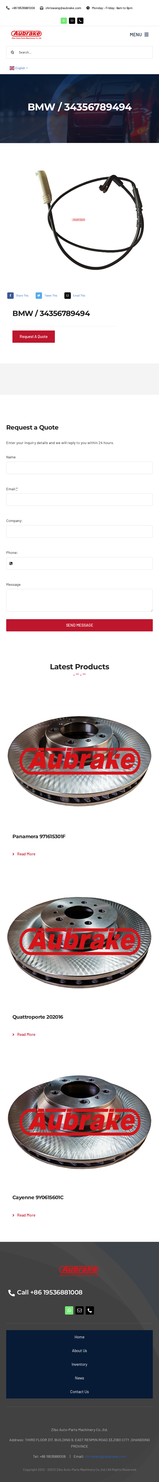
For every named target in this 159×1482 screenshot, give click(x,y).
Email (12, 489)
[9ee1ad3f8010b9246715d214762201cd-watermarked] (79, 220)
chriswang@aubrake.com (105, 1456)
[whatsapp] (64, 21)
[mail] (72, 21)
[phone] (80, 21)
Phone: (12, 552)
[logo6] (27, 30)
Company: (14, 520)
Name (11, 457)
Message (13, 584)
